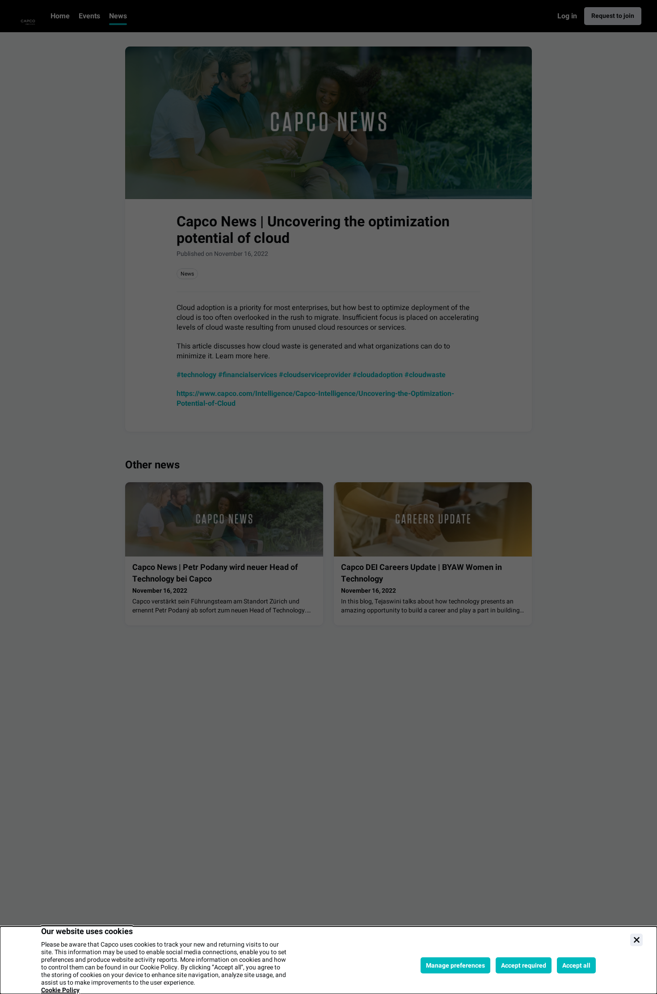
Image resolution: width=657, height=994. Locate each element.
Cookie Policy (60, 990)
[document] (328, 960)
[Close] (636, 940)
